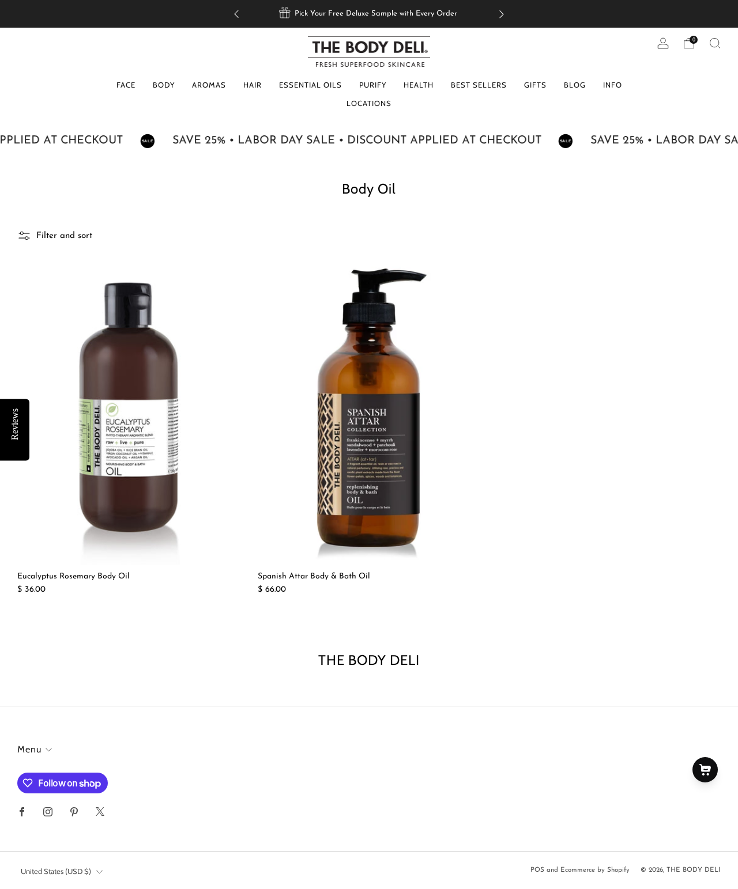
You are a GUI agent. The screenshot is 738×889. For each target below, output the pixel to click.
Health (419, 84)
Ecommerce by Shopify (595, 870)
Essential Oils (310, 84)
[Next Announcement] (501, 14)
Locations (369, 103)
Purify (372, 84)
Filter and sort (64, 236)
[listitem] (369, 14)
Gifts (535, 84)
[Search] (715, 43)
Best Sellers (479, 84)
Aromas (209, 84)
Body (164, 84)
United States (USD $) (56, 871)
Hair (252, 84)
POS (537, 870)
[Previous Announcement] (236, 14)
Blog (575, 84)
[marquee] (369, 141)
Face (125, 84)
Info (612, 84)
